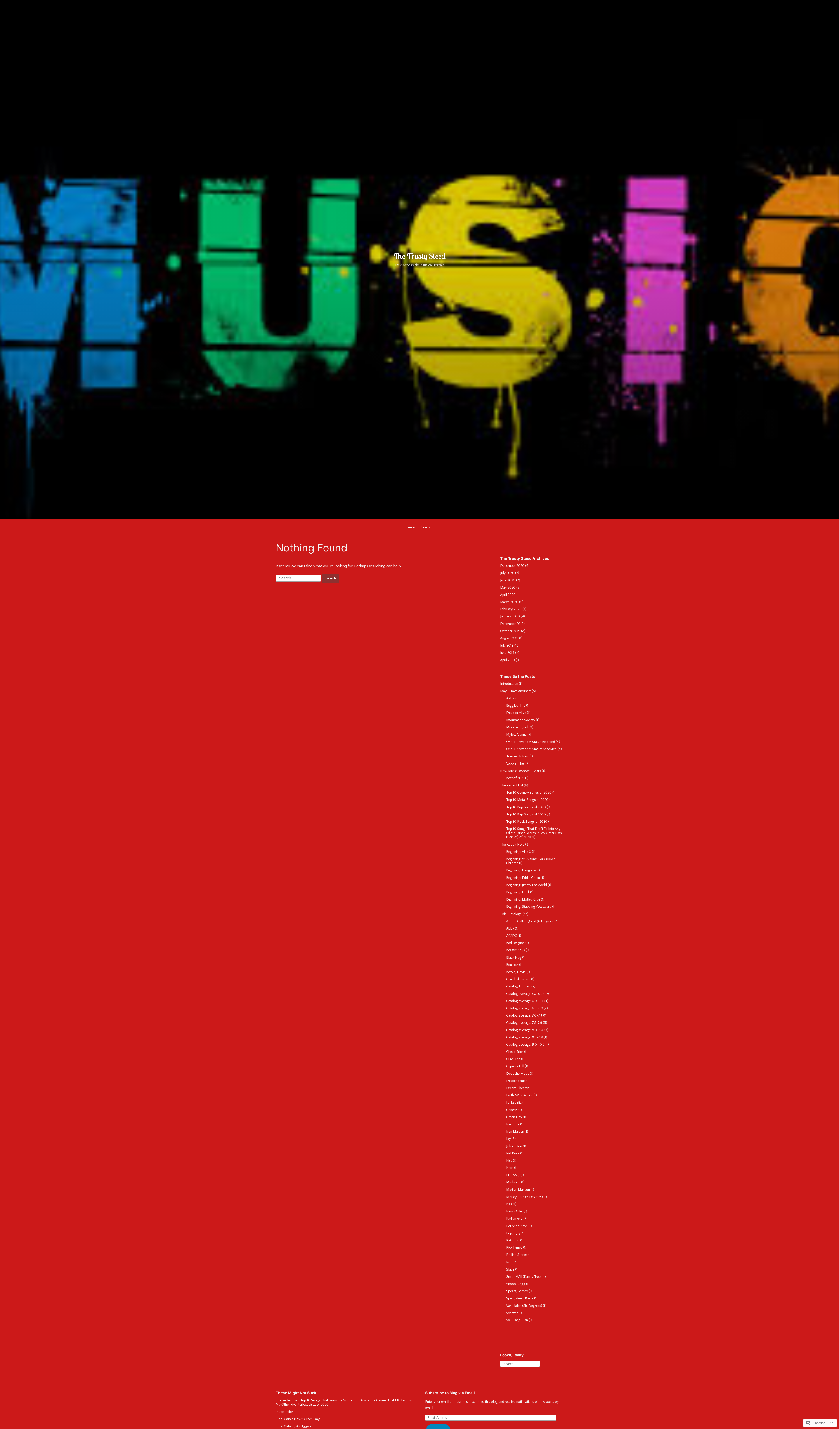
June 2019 (507, 653)
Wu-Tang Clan (517, 1320)
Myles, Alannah (517, 735)
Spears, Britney (517, 1291)
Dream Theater (517, 1088)
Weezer (512, 1313)
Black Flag (513, 958)
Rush (509, 1262)
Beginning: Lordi (517, 892)
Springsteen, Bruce (519, 1298)
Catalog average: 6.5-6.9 (524, 1008)
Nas (509, 1204)
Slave (510, 1269)
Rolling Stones (516, 1255)
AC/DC (511, 936)
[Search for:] (299, 578)
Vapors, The (515, 763)
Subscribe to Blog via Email (450, 1393)
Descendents (515, 1081)
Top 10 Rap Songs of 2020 (526, 814)
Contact (427, 527)
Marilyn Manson (518, 1190)
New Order (514, 1211)
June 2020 (507, 580)
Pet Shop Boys (517, 1226)
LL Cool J (513, 1175)
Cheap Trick (514, 1052)
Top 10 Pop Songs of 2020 (526, 807)
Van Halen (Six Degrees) (524, 1306)
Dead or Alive (516, 713)
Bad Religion (515, 943)
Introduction (509, 684)
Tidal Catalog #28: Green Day (298, 1419)
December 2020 (512, 566)
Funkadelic (514, 1102)
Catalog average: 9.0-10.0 (525, 1045)
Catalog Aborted (518, 986)
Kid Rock (512, 1153)
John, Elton (514, 1146)
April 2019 (507, 660)
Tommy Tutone (517, 756)
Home (410, 527)
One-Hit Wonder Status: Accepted (531, 749)
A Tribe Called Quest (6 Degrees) (530, 921)
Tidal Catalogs (511, 914)
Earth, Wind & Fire (519, 1095)
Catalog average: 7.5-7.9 (524, 1023)
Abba (510, 928)
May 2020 (507, 587)
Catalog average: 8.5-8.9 (524, 1037)
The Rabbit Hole (512, 845)
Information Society (520, 720)
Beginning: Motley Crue (523, 899)
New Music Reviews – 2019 (520, 771)
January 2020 (510, 616)
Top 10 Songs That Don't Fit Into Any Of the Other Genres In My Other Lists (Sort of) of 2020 (534, 833)
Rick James (514, 1248)
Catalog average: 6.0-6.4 (524, 1001)
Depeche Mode (517, 1074)
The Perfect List (511, 785)
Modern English (517, 727)
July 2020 (507, 573)
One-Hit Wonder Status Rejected (530, 742)
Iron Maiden (515, 1131)
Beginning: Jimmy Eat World (526, 885)
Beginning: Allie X (518, 852)
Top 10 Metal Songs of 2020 (527, 800)
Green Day (514, 1117)
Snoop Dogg (515, 1284)
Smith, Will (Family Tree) (524, 1277)
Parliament (514, 1218)
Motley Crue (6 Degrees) (524, 1197)
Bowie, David (516, 972)
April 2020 (508, 595)
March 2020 (509, 602)
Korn (509, 1168)
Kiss (509, 1161)
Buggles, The (515, 706)
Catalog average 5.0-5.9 (524, 994)
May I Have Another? (515, 691)
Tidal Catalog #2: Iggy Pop (295, 1426)
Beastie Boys (515, 950)
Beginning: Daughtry (521, 870)
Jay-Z (510, 1139)
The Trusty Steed (420, 256)
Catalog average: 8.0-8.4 (524, 1030)
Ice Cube (512, 1124)
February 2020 (511, 609)
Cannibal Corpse (518, 979)
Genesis (512, 1110)
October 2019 (510, 631)
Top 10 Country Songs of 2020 (528, 792)
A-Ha (510, 698)
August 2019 (509, 638)
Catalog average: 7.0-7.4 (524, 1015)
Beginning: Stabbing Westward (528, 907)
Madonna (513, 1182)
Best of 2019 (515, 778)
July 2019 (506, 645)
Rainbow (512, 1240)
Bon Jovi (512, 965)
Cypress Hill (515, 1066)
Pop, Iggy (513, 1233)
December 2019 (512, 624)
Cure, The (513, 1059)
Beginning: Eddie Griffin (523, 878)
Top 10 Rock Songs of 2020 (526, 822)
